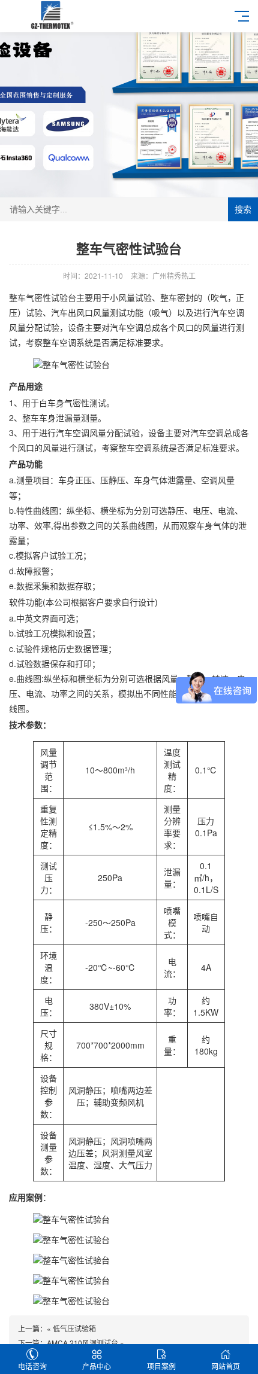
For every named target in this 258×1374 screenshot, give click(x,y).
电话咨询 (32, 1366)
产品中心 (96, 1366)
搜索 (243, 209)
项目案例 (161, 1366)
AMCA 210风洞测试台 (82, 1343)
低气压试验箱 (74, 1328)
